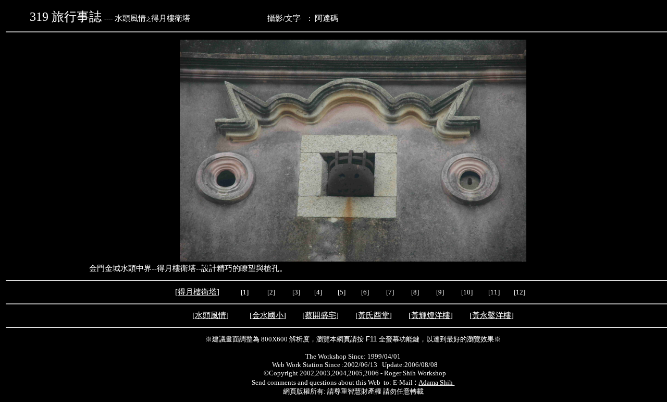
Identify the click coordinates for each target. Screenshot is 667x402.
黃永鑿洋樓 (491, 315)
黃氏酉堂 (373, 315)
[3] (296, 292)
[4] (317, 292)
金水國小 (267, 315)
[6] (364, 292)
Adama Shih (436, 382)
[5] (341, 292)
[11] (494, 292)
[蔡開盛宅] (320, 315)
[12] (519, 292)
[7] (390, 292)
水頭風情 (210, 315)
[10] (467, 292)
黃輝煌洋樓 (430, 315)
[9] (441, 292)
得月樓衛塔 (197, 292)
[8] (415, 292)
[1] (245, 292)
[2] (271, 292)
